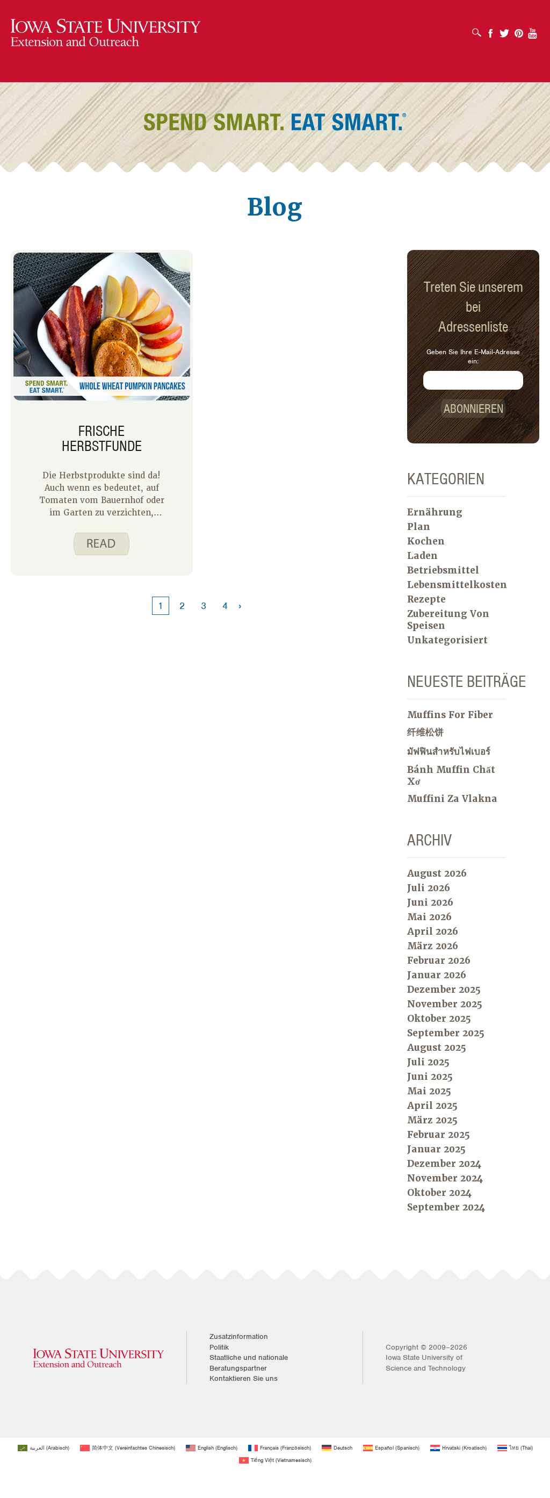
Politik (219, 1347)
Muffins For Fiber (450, 715)
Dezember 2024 (444, 1164)
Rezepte (426, 599)
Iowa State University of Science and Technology (426, 1363)
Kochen (426, 541)
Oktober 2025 (439, 1018)
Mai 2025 (429, 1091)
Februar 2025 (438, 1135)
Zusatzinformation (238, 1336)
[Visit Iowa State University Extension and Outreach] (98, 1357)
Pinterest (518, 30)
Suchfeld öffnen (479, 29)
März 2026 (432, 946)
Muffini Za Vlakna (452, 799)
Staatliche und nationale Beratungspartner (248, 1363)
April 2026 (432, 931)
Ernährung (434, 512)
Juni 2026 (430, 902)
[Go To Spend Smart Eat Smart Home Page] (105, 33)
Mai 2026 (429, 917)
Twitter (504, 30)
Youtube (532, 30)
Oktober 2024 (439, 1193)
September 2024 (446, 1207)
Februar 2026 (439, 960)
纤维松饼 (425, 732)
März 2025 (432, 1120)
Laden (422, 556)
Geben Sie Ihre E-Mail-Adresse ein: (473, 356)
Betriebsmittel (443, 570)
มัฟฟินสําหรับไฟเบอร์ (448, 751)
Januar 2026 (436, 975)
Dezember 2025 (444, 989)
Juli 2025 (428, 1062)
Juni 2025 (430, 1077)
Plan (418, 527)
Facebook (490, 30)
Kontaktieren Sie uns (243, 1378)
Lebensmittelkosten (457, 585)
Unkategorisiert (447, 640)
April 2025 (432, 1106)
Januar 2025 (436, 1149)
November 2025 (444, 1004)
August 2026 (437, 873)
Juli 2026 (428, 888)
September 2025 (445, 1033)
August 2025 (436, 1047)
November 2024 (445, 1178)
